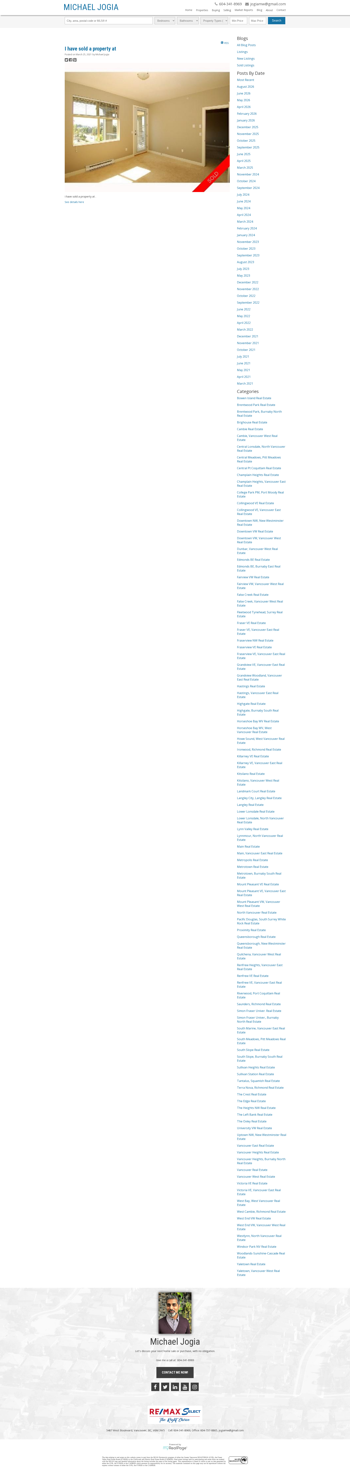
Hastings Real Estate (251, 686)
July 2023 (243, 269)
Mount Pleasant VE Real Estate (258, 884)
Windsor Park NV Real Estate (256, 1247)
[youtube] (185, 1387)
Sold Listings (245, 65)
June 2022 (243, 309)
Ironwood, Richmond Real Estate (259, 749)
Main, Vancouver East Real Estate (259, 853)
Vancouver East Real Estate (255, 1146)
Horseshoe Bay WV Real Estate (258, 721)
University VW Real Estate (254, 1128)
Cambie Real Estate (250, 429)
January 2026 (246, 120)
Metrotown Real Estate (252, 867)
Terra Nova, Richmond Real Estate (260, 1088)
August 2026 (245, 87)
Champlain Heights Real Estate (258, 475)
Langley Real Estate (250, 805)
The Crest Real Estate (251, 1094)
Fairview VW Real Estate (253, 577)
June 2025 (243, 154)
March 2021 (245, 383)
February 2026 (247, 114)
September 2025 (248, 147)
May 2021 (243, 370)
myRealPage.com (175, 1448)
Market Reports (244, 10)
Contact (281, 10)
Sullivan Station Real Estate (255, 1074)
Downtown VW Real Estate (255, 531)
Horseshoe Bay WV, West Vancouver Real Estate (254, 730)
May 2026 (243, 100)
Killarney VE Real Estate (253, 756)
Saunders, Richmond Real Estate (259, 1004)
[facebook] (155, 1387)
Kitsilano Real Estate (251, 774)
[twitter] (165, 1387)
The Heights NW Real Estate (256, 1108)
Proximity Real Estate (251, 930)
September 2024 (248, 188)
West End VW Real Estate (254, 1218)
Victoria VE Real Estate (252, 1183)
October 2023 (246, 249)
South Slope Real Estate (253, 1050)
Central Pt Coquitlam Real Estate (259, 468)
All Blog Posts (246, 45)
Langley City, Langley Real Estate (259, 798)
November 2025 (248, 134)
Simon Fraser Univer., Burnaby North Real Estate (258, 1020)
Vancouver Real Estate (252, 1170)
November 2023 (248, 242)
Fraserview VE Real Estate (254, 647)
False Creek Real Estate (253, 595)
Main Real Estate (248, 847)
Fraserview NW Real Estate (255, 640)
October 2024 (246, 181)
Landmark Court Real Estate (256, 791)
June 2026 (243, 93)
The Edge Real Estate (251, 1101)
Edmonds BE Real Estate (253, 560)
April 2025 (244, 161)
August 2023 (245, 262)
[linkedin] (175, 1387)
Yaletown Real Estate (251, 1264)
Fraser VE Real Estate (251, 623)
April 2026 (244, 107)
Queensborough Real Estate (256, 937)
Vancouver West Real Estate (256, 1177)
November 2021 (248, 343)
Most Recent (245, 80)
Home (188, 10)
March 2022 (245, 330)
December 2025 (247, 127)
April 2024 (244, 215)
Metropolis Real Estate (252, 860)
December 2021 (247, 336)
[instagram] (195, 1387)
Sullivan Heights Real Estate (256, 1067)
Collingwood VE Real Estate (255, 503)
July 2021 (243, 357)
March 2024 (245, 222)
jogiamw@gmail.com (231, 1430)
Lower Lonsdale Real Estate (256, 811)
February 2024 (247, 228)
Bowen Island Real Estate (254, 398)
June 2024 (243, 201)
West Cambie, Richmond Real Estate (261, 1212)
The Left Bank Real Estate (254, 1115)
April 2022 (244, 323)
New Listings (246, 59)
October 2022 (246, 296)
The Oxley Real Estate (252, 1121)
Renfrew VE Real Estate (253, 976)
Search (276, 20)
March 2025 (245, 168)
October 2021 (246, 350)
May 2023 (243, 276)
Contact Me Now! (175, 1372)
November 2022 (248, 289)
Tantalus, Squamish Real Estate (258, 1081)
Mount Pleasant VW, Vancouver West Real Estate (258, 904)
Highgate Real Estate (251, 704)
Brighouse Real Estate (252, 422)
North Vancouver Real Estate (257, 913)
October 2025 (246, 141)
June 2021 (243, 363)
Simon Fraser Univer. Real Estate (259, 1011)
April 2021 (244, 377)
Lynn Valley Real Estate (252, 829)
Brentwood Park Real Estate (256, 405)
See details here (74, 202)
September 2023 (248, 255)
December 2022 (247, 282)
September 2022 (248, 303)
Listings (242, 52)
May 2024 (243, 208)
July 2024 (243, 195)
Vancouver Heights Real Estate (258, 1152)
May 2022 (243, 316)
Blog (259, 10)
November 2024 (248, 174)
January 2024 (246, 235)
